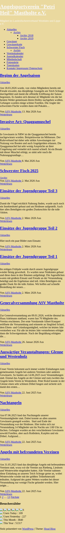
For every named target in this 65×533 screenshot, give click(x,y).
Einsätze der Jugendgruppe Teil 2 (28, 228)
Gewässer (12, 41)
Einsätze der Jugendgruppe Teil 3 (28, 191)
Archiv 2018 (26, 35)
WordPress (28, 528)
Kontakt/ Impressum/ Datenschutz (24, 68)
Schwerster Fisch (16, 47)
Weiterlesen (6, 114)
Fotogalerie (12, 62)
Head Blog (50, 528)
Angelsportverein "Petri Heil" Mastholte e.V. (27, 9)
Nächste (15, 497)
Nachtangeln (11, 402)
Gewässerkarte (14, 44)
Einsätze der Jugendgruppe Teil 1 (28, 256)
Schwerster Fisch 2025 (19, 171)
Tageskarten (13, 65)
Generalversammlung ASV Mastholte (32, 303)
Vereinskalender (15, 53)
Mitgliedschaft (14, 59)
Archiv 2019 (26, 38)
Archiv (17, 32)
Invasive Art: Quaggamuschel (25, 121)
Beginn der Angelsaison (20, 75)
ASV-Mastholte (13, 111)
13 (8, 497)
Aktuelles (12, 29)
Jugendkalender (15, 56)
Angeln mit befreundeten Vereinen (29, 452)
